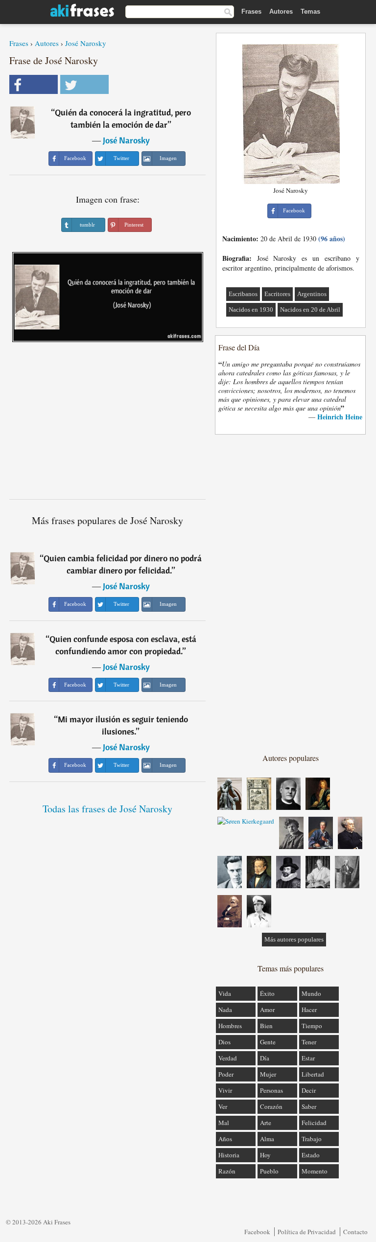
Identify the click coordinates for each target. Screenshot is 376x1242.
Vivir (225, 1090)
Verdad (227, 1058)
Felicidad (314, 1122)
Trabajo (312, 1138)
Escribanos (243, 294)
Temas (310, 11)
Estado (311, 1154)
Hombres (230, 1025)
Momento (315, 1171)
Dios (224, 1041)
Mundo (311, 993)
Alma (267, 1138)
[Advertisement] (107, 424)
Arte (265, 1122)
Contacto (355, 1231)
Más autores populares (294, 939)
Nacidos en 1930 (251, 309)
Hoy (265, 1154)
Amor (267, 1009)
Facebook (257, 1231)
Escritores (277, 294)
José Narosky (85, 43)
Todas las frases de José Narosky (107, 808)
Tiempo (312, 1025)
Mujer (268, 1074)
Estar (308, 1058)
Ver (222, 1106)
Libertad (313, 1074)
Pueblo (269, 1171)
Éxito (267, 993)
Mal (223, 1122)
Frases (251, 11)
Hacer (309, 1009)
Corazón (271, 1106)
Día (264, 1058)
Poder (226, 1074)
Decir (309, 1090)
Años (225, 1138)
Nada (225, 1009)
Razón (226, 1171)
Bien (266, 1025)
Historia (228, 1154)
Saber (309, 1106)
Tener (309, 1041)
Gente (268, 1041)
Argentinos (312, 294)
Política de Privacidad (307, 1231)
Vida (224, 993)
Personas (271, 1090)
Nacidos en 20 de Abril (310, 309)
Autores (281, 11)
